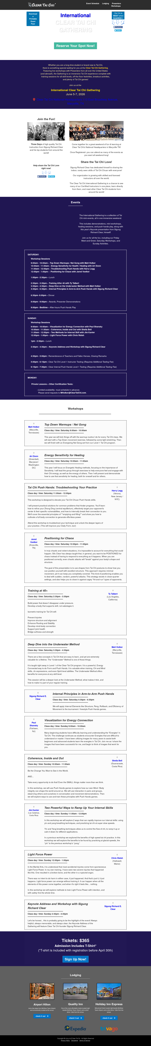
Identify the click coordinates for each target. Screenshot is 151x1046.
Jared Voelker (33, 540)
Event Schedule (92, 3)
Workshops (116, 6)
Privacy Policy (65, 1040)
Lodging (105, 3)
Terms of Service (84, 1040)
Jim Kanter (34, 810)
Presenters (116, 3)
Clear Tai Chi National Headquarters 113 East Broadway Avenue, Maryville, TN (77, 101)
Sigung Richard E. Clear (38, 697)
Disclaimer (74, 1040)
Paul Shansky (34, 724)
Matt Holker (33, 426)
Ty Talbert (113, 593)
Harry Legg (117, 490)
